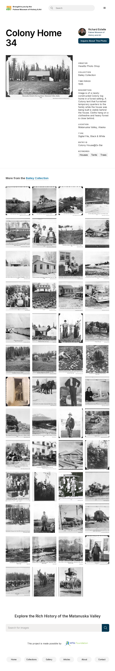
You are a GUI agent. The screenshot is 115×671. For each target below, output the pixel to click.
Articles (66, 659)
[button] (104, 8)
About (84, 659)
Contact (101, 659)
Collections (31, 659)
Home (14, 659)
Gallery (49, 659)
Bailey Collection (37, 178)
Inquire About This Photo (94, 40)
